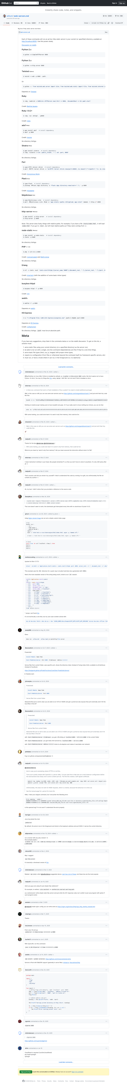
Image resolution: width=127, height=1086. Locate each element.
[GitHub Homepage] (23, 1081)
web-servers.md (21, 16)
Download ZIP (119, 23)
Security (49, 1081)
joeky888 (28, 630)
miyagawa (30, 191)
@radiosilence (45, 874)
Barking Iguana (32, 106)
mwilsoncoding (30, 557)
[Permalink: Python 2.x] (20, 49)
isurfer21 (28, 939)
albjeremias (29, 833)
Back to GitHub (51, 3)
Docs (66, 1081)
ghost (27, 514)
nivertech (30, 275)
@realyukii (28, 906)
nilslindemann (29, 372)
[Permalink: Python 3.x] (20, 60)
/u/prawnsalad (32, 257)
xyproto (27, 1021)
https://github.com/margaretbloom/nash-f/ (77, 393)
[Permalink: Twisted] (20, 71)
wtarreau (28, 385)
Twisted (33, 92)
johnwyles (28, 681)
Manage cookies (79, 1081)
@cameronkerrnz (30, 767)
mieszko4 (28, 422)
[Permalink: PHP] (20, 247)
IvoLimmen (28, 925)
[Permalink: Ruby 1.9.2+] (20, 110)
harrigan (28, 815)
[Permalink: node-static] (20, 230)
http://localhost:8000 (29, 41)
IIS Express (34, 323)
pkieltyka (28, 751)
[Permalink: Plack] (20, 178)
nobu (28, 121)
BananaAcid (29, 648)
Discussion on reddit (29, 45)
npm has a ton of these (69, 874)
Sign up (122, 3)
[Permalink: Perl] (20, 162)
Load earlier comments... (66, 367)
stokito (27, 954)
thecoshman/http (75, 962)
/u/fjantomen (31, 327)
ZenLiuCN (28, 970)
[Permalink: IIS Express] (20, 313)
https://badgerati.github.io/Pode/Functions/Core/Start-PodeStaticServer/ (47, 670)
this (51, 378)
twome (29, 137)
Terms (38, 1081)
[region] (63, 198)
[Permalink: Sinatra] (20, 145)
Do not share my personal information (95, 1081)
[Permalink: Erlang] (20, 265)
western (27, 902)
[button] (108, 23)
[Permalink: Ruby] (20, 96)
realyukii (28, 439)
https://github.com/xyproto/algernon (36, 1041)
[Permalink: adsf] (20, 125)
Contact (72, 1081)
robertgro (28, 914)
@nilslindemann (49, 443)
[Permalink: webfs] (20, 298)
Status (54, 1081)
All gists (42, 3)
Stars (31, 23)
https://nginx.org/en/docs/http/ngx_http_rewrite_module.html (76, 906)
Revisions (18, 23)
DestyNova (28, 496)
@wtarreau (40, 443)
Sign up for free (26, 1072)
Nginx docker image (35, 518)
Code (7, 23)
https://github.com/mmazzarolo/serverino (58, 959)
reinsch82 (28, 851)
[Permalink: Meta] (20, 335)
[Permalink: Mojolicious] (20, 195)
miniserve (66, 962)
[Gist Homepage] (6, 3)
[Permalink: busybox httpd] (20, 283)
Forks (44, 23)
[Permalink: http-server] (20, 211)
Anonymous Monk (33, 174)
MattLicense (45, 257)
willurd (9, 16)
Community (61, 1081)
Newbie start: (30, 674)
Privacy (44, 1081)
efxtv (26, 1048)
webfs (33, 308)
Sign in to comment (77, 1072)
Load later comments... (66, 1062)
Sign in (114, 3)
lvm (28, 294)
